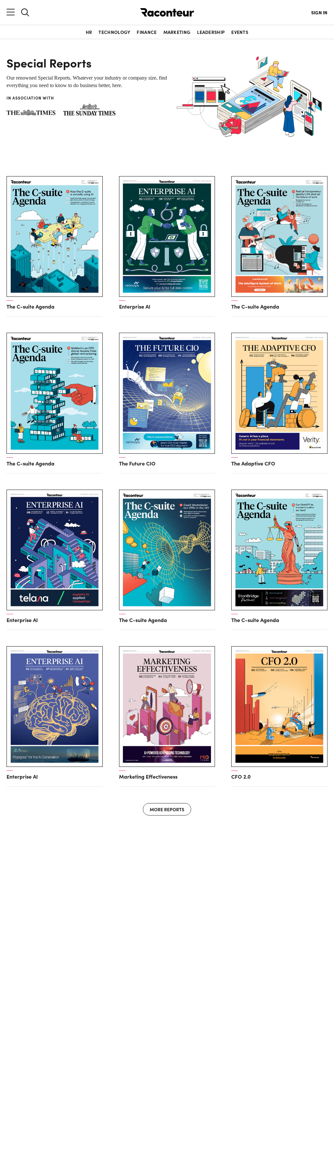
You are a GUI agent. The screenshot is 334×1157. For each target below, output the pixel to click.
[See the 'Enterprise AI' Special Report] (167, 236)
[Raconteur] (167, 12)
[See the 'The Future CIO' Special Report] (167, 393)
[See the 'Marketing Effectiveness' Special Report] (167, 706)
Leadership (211, 32)
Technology (114, 32)
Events (239, 32)
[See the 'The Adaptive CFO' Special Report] (279, 393)
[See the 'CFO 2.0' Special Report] (279, 706)
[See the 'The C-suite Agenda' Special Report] (55, 236)
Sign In (319, 12)
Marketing (177, 32)
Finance (147, 32)
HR (89, 32)
